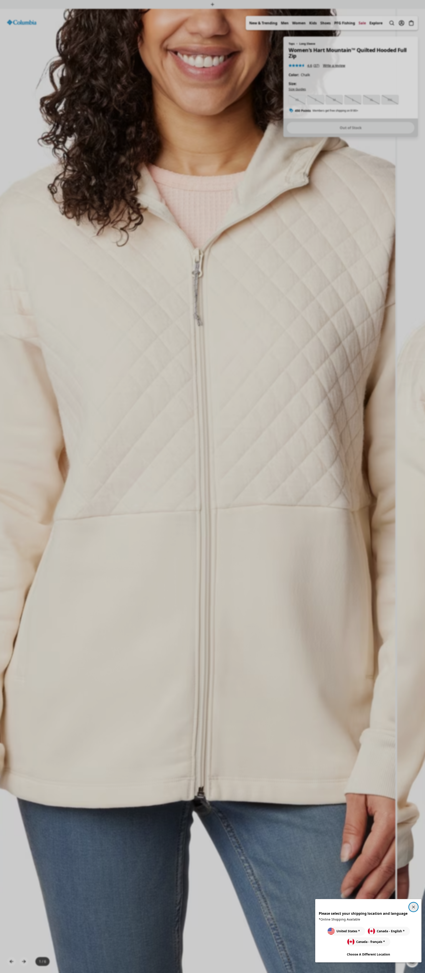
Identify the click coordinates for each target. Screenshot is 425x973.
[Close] (413, 907)
